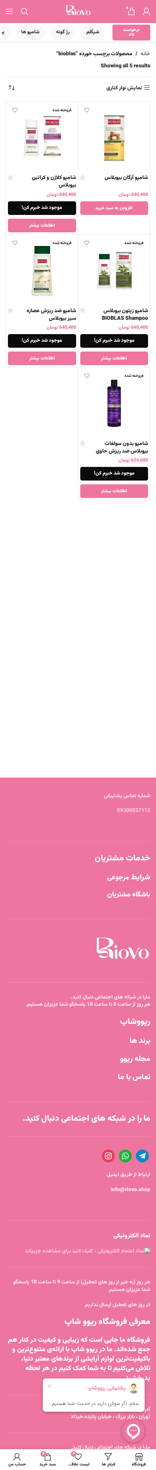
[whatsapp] (125, 1156)
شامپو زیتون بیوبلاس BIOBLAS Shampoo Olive (125, 318)
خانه (145, 54)
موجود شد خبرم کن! (42, 208)
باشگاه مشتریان (128, 895)
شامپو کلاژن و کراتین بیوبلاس (54, 182)
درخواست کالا (131, 32)
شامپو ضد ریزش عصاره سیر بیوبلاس (51, 315)
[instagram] (108, 1156)
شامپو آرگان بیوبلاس (126, 178)
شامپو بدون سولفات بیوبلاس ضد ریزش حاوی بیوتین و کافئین (122, 451)
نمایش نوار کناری (124, 88)
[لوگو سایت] (78, 12)
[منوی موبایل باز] (9, 11)
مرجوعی (128, 878)
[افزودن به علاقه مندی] (87, 110)
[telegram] (142, 1156)
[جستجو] (24, 11)
